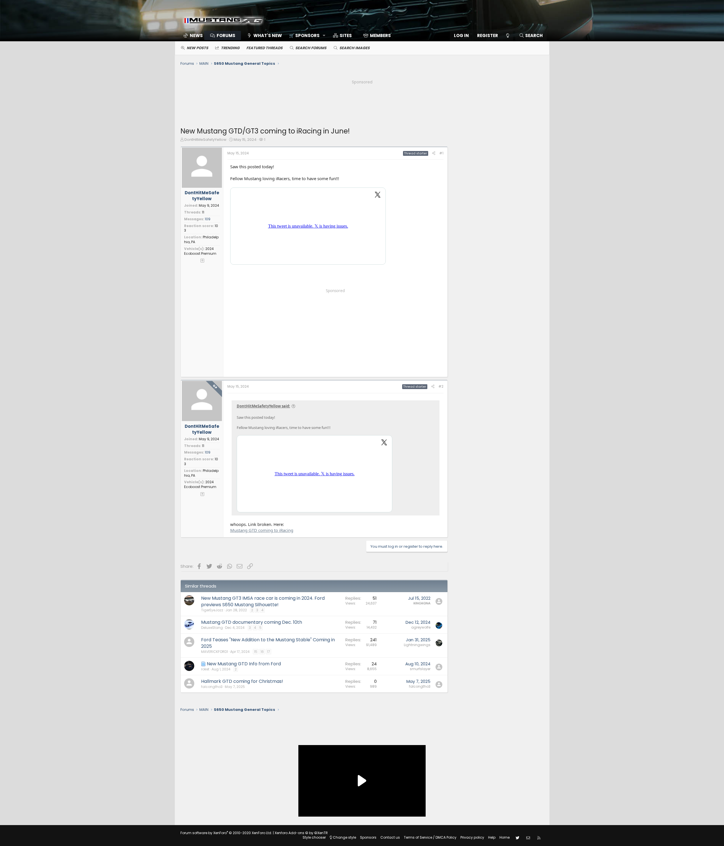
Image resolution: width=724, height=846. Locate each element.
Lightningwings (417, 644)
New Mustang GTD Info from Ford (244, 664)
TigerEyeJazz (212, 610)
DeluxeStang (212, 627)
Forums (226, 35)
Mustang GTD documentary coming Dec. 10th (251, 622)
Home (504, 837)
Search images (354, 48)
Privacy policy (472, 837)
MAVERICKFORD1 (214, 651)
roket (205, 669)
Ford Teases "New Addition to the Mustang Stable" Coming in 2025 (268, 642)
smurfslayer (420, 668)
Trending (230, 48)
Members (380, 35)
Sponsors (368, 837)
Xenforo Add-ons (301, 832)
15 (255, 651)
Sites (346, 35)
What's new (267, 35)
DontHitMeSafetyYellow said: (263, 406)
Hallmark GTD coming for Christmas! (242, 681)
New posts (197, 48)
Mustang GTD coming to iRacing (261, 530)
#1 (441, 153)
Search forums (310, 48)
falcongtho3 (212, 686)
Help (491, 837)
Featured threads (264, 48)
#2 (440, 386)
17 (268, 651)
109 (207, 219)
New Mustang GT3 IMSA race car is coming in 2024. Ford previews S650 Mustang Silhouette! (263, 601)
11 (203, 212)
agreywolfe (420, 627)
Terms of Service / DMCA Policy (430, 837)
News (196, 35)
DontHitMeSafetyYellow (205, 139)
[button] (305, 35)
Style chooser (314, 837)
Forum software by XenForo (226, 832)
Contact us (390, 837)
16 (262, 651)
